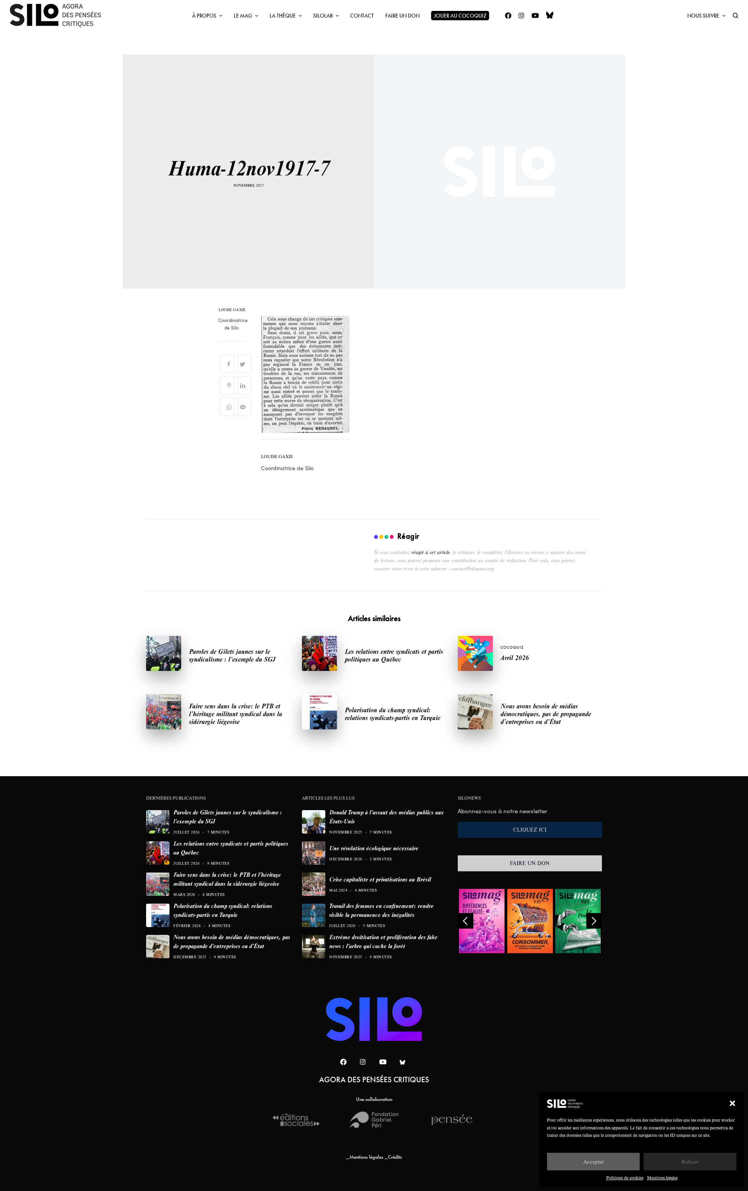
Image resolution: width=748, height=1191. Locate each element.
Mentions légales (662, 1177)
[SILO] (59, 15)
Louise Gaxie (232, 310)
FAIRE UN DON (530, 863)
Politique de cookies (624, 1177)
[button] (732, 1103)
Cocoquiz (512, 647)
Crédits (395, 1157)
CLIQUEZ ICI (530, 829)
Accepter (593, 1161)
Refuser (690, 1161)
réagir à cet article (430, 552)
